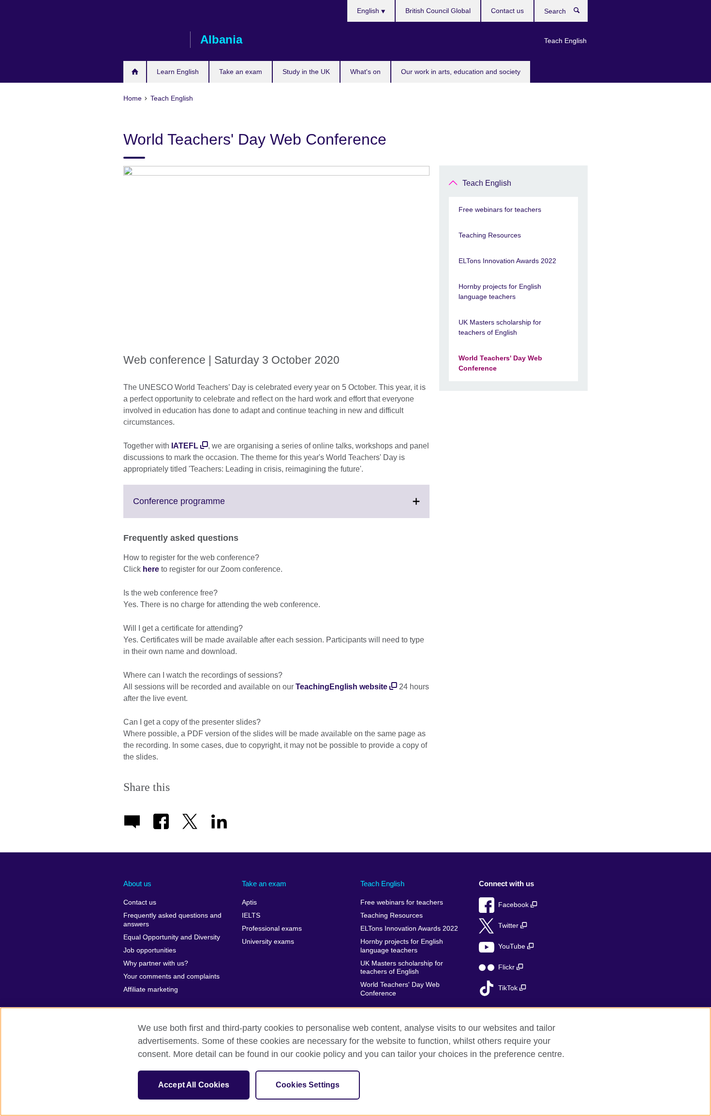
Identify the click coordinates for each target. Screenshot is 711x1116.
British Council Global (438, 11)
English (369, 11)
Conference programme (200, 507)
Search (582, 12)
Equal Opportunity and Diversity (171, 937)
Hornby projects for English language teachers (500, 291)
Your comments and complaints (171, 976)
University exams (268, 941)
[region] (355, 1061)
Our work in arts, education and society (460, 71)
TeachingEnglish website (341, 687)
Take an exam (240, 71)
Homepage (134, 72)
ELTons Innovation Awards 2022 (507, 261)
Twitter (509, 925)
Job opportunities (149, 950)
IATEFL (184, 446)
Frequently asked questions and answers (172, 920)
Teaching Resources (490, 235)
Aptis (249, 902)
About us (137, 883)
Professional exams (272, 928)
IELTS (251, 915)
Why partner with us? (155, 963)
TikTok (508, 988)
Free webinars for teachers (500, 209)
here (152, 569)
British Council (151, 39)
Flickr (507, 967)
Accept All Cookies (193, 1085)
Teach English (565, 41)
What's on (365, 71)
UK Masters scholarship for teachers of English (500, 327)
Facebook (514, 904)
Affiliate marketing (150, 989)
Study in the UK (306, 71)
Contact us (507, 11)
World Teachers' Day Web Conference (500, 363)
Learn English (178, 71)
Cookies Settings (308, 1085)
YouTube (512, 946)
